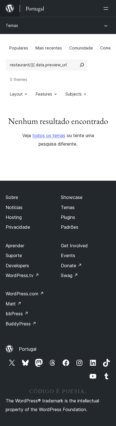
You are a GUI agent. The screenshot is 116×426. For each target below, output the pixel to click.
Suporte (14, 255)
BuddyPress (21, 324)
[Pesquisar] (82, 65)
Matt (13, 304)
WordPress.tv (22, 275)
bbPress (17, 313)
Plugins (68, 217)
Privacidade (18, 227)
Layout (16, 94)
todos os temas (48, 135)
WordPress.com (25, 293)
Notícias (14, 207)
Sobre (12, 197)
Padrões (69, 227)
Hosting (14, 217)
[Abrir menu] (107, 8)
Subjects (73, 94)
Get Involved (74, 245)
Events (68, 255)
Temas (12, 25)
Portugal (27, 349)
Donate (71, 265)
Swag (69, 275)
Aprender (15, 245)
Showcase (71, 197)
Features (44, 94)
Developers (17, 265)
